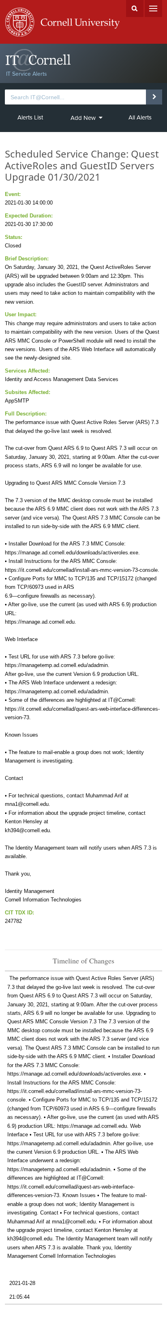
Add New (83, 117)
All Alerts (140, 117)
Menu (153, 8)
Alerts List (30, 117)
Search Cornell (134, 8)
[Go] (154, 96)
